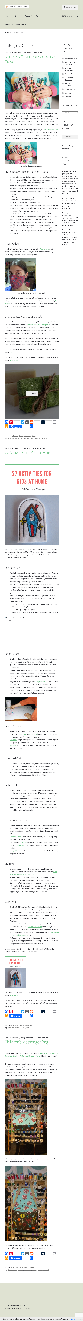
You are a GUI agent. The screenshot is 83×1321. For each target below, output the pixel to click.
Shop (6, 16)
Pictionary (13, 745)
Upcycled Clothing (71, 59)
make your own (39, 682)
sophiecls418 (28, 52)
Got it (73, 1319)
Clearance (68, 97)
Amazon (11, 1270)
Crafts (21, 436)
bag (15, 1270)
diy (25, 438)
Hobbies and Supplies (69, 85)
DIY (25, 436)
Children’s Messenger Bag (26, 1042)
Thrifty (34, 436)
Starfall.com (19, 845)
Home (9, 32)
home (23, 1028)
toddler (40, 1270)
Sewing (26, 1267)
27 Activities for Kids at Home (29, 452)
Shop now (32, 393)
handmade (27, 1270)
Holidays (68, 93)
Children (15, 436)
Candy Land (23, 734)
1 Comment (38, 52)
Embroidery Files (70, 89)
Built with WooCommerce (21, 1308)
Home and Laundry (71, 74)
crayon (20, 438)
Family (15, 32)
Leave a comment (40, 448)
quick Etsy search (51, 130)
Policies (7, 1308)
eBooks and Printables (69, 79)
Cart (37, 16)
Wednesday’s (44, 249)
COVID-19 (17, 1028)
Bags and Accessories (69, 69)
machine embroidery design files (39, 325)
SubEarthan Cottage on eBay (15, 24)
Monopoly (33, 734)
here (10, 352)
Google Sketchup (16, 851)
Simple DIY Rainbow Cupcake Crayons (30, 59)
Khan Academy (15, 837)
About (27, 16)
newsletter (14, 360)
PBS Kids (24, 842)
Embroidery (30, 438)
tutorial (46, 438)
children (11, 438)
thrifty (41, 438)
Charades (13, 740)
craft (16, 438)
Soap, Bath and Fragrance (70, 63)
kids (36, 438)
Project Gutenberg (35, 927)
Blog (16, 16)
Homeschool (28, 1025)
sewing (34, 1270)
